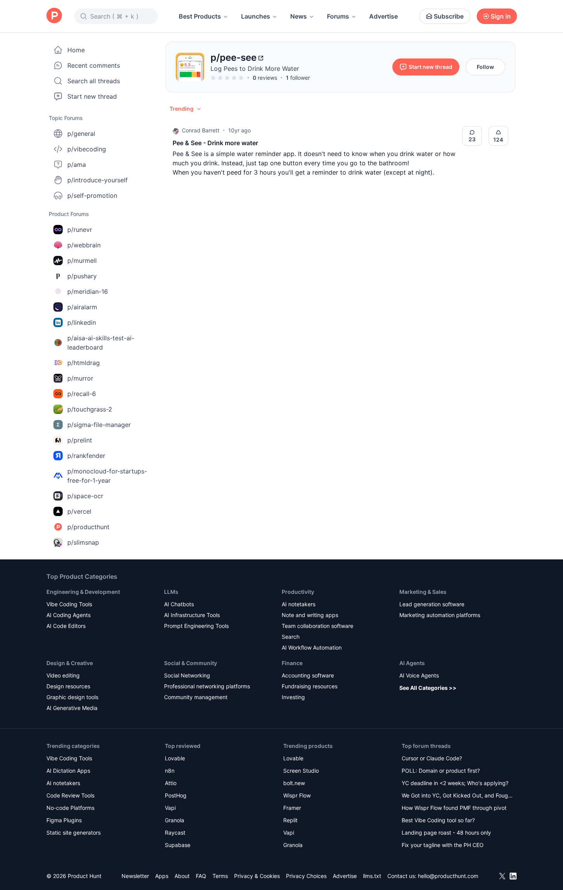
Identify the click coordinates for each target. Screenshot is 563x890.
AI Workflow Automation (312, 647)
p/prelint (79, 440)
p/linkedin (81, 322)
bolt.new (294, 783)
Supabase (177, 845)
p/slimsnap (83, 542)
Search (290, 636)
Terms (220, 876)
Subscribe (449, 16)
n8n (170, 770)
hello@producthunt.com (448, 876)
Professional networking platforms (207, 686)
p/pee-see (233, 57)
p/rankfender (86, 456)
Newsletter (135, 876)
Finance (292, 663)
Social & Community (190, 663)
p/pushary (82, 276)
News (298, 16)
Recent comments (93, 65)
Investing (293, 697)
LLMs (171, 591)
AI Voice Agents (419, 675)
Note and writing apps (310, 615)
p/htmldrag (83, 363)
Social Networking (187, 675)
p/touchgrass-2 (89, 409)
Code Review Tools (70, 795)
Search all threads (93, 81)
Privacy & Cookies (257, 876)
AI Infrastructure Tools (192, 615)
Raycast (175, 832)
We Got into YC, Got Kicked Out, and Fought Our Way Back (457, 796)
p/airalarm (82, 307)
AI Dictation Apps (68, 770)
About (182, 876)
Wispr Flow (297, 795)
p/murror (80, 378)
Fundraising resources (309, 686)
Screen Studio (301, 770)
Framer (292, 807)
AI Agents (412, 663)
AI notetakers (298, 604)
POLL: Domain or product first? (441, 770)
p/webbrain (84, 245)
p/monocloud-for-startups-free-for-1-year (107, 475)
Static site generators (73, 832)
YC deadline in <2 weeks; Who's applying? (455, 783)
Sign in (501, 16)
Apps (161, 876)
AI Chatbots (179, 604)
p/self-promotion (92, 195)
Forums (338, 16)
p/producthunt (88, 527)
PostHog (176, 795)
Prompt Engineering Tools (196, 625)
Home (76, 50)
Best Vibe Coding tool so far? (438, 820)
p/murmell (82, 260)
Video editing (63, 675)
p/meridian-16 (87, 291)
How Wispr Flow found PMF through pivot (454, 807)
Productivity (298, 591)
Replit (290, 820)
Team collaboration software (317, 625)
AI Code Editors (66, 625)
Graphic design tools (72, 697)
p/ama (76, 164)
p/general (81, 133)
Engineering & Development (83, 591)
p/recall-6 (81, 394)
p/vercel (79, 511)
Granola (174, 820)
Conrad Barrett (200, 130)
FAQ (201, 876)
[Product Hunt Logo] (54, 16)
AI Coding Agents (68, 615)
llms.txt (372, 876)
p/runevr (79, 229)
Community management (196, 697)
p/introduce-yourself (97, 180)
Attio (170, 783)
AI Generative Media (72, 708)
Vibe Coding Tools (69, 604)
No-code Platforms (70, 807)
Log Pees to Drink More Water (254, 68)
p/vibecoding (86, 149)
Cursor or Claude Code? (432, 758)
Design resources (68, 686)
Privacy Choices (306, 876)
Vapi (170, 807)
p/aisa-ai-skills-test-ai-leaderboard (100, 342)
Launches (255, 16)
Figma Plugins (64, 820)
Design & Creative (69, 663)
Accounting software (308, 675)
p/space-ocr (85, 496)
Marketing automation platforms (439, 615)
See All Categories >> (428, 687)
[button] (185, 108)
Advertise (383, 16)
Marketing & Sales (423, 591)
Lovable (175, 758)
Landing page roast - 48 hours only (446, 832)
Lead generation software (431, 604)
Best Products (200, 16)
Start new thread (92, 96)
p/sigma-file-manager (99, 425)
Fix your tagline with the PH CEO (443, 845)
